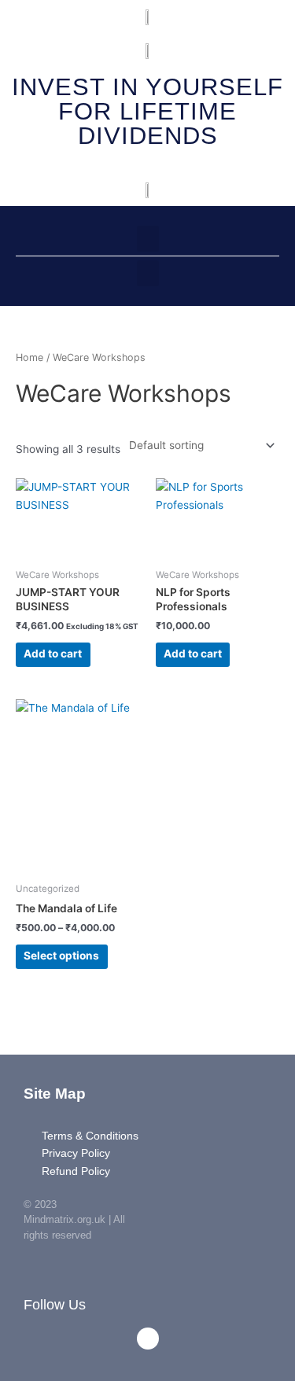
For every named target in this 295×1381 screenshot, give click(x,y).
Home (29, 357)
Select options (61, 955)
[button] (148, 239)
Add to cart (53, 653)
